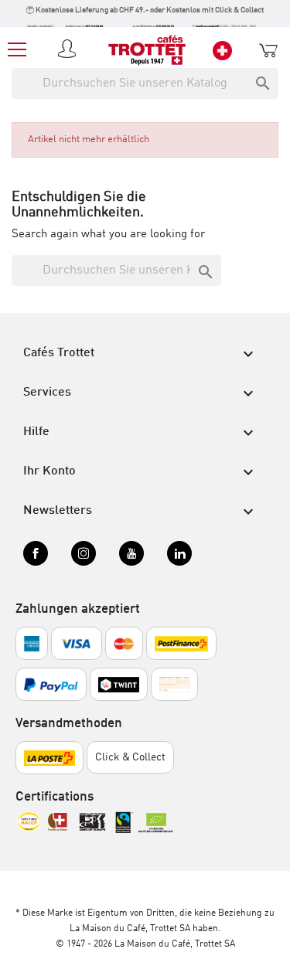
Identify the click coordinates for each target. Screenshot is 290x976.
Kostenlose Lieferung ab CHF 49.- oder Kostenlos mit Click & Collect (149, 10)
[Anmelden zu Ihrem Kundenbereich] (69, 50)
